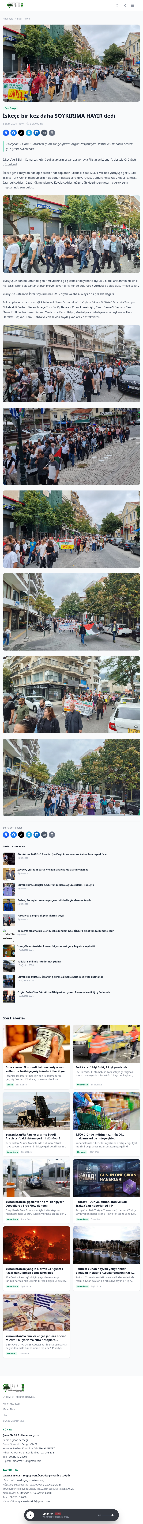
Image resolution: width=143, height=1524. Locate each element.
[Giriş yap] (125, 5)
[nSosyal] (6, 133)
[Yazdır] (52, 133)
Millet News (10, 1409)
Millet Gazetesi (11, 1403)
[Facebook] (13, 133)
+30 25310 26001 (17, 1456)
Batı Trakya (23, 18)
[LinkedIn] (36, 133)
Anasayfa (8, 18)
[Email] (44, 133)
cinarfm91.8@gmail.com (27, 1461)
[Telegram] (29, 133)
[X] (21, 133)
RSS (5, 1414)
